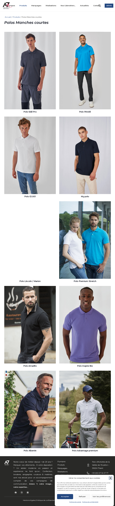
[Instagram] (22, 492)
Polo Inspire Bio (85, 366)
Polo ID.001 (30, 196)
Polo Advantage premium (85, 450)
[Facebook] (15, 492)
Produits (16, 17)
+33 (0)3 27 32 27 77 (100, 473)
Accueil (8, 17)
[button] (110, 478)
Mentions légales (29, 500)
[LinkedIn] (27, 492)
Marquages (62, 468)
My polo (85, 196)
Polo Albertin (30, 450)
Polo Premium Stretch (85, 281)
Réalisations (62, 472)
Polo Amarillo (30, 366)
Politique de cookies (75, 502)
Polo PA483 (85, 112)
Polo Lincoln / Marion (30, 281)
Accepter (65, 496)
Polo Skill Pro (29, 112)
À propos (61, 461)
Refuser (82, 496)
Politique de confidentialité (90, 502)
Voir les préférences (101, 496)
